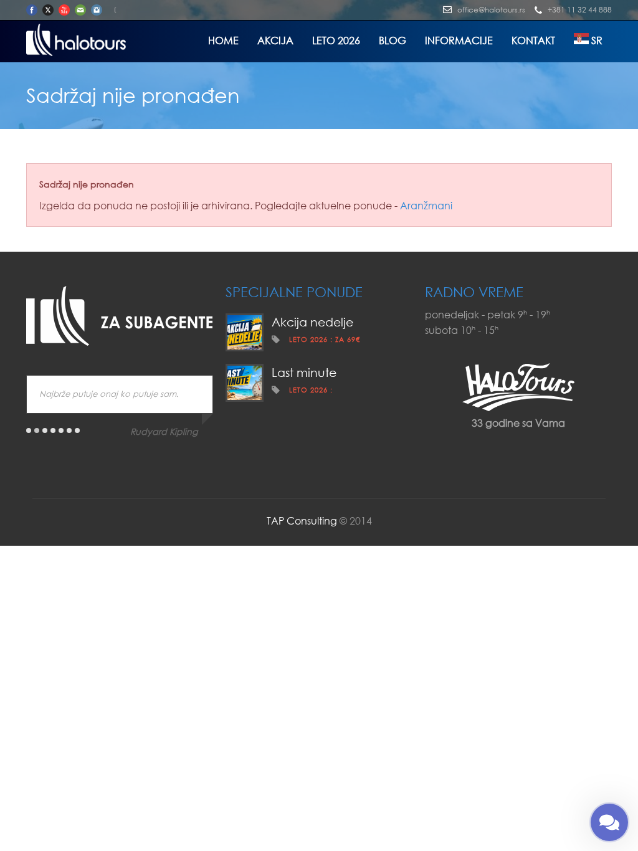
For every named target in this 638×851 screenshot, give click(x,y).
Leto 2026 (336, 40)
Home (223, 40)
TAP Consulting (302, 520)
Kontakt (533, 40)
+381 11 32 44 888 (580, 9)
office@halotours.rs (491, 9)
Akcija (275, 40)
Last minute (304, 372)
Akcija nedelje (312, 322)
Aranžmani (426, 205)
